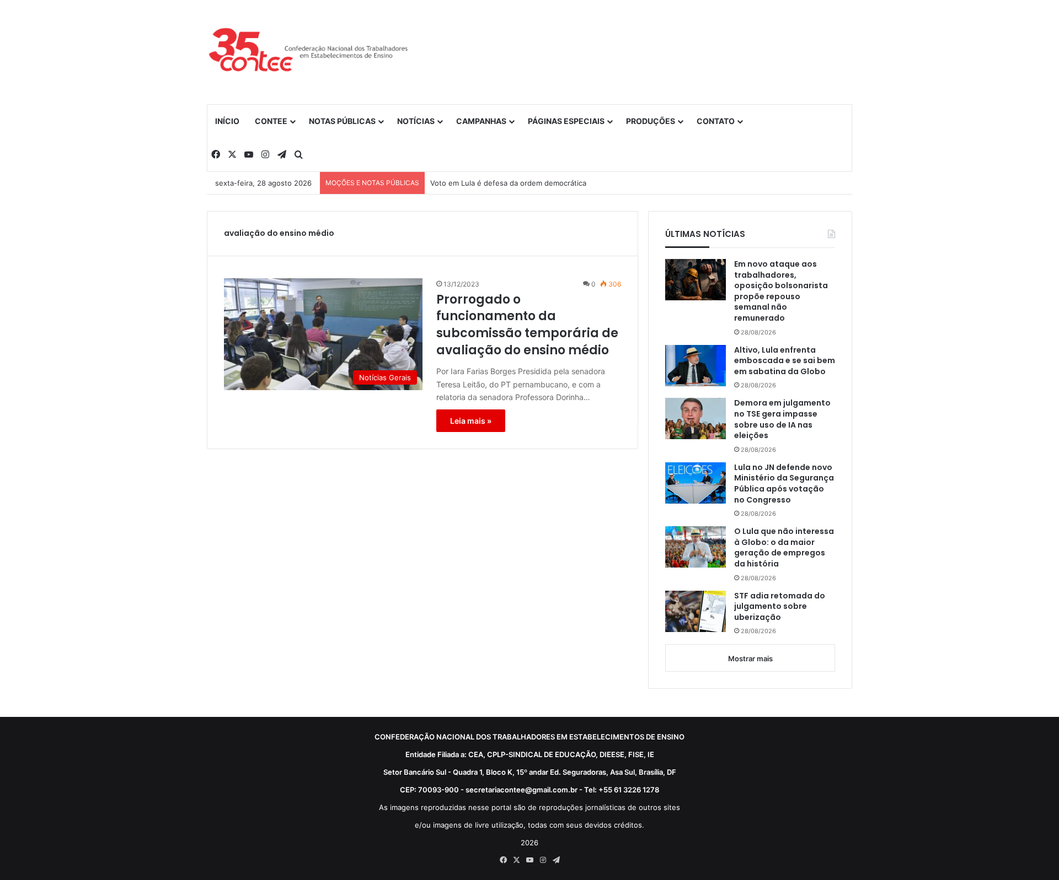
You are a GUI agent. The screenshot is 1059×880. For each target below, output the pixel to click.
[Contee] (309, 52)
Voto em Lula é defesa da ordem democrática (508, 183)
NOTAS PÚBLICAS (342, 121)
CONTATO (716, 121)
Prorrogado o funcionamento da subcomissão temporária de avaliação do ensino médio (527, 325)
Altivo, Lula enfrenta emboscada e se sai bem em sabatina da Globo (784, 361)
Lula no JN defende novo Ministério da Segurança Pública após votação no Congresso (784, 483)
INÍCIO (227, 121)
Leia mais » (470, 420)
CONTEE (271, 121)
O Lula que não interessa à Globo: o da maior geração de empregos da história (784, 547)
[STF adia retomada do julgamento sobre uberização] (695, 611)
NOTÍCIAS (416, 121)
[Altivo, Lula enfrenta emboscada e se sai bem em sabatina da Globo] (695, 365)
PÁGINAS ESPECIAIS (566, 121)
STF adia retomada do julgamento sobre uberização (779, 607)
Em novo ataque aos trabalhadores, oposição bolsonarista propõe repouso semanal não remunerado (781, 291)
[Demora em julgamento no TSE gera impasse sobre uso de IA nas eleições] (695, 418)
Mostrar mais (750, 658)
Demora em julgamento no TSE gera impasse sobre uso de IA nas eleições (782, 419)
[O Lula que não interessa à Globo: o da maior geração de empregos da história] (695, 547)
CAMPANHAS (481, 121)
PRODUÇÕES (650, 121)
